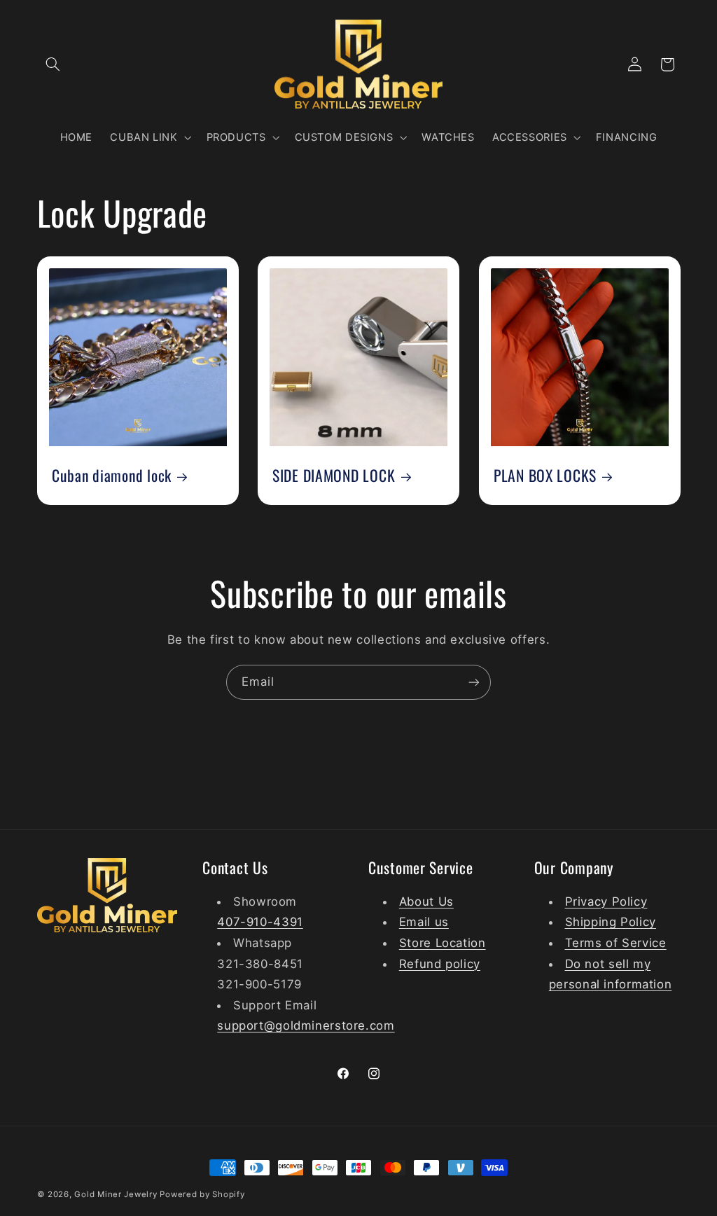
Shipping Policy (610, 922)
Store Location (442, 943)
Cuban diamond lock (112, 476)
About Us (426, 901)
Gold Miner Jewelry (117, 1194)
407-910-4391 (260, 922)
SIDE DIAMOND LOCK (333, 476)
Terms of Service (616, 943)
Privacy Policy (606, 901)
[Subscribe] (474, 682)
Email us (424, 922)
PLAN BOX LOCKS (545, 476)
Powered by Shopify (202, 1194)
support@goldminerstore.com (305, 1025)
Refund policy (439, 964)
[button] (53, 64)
